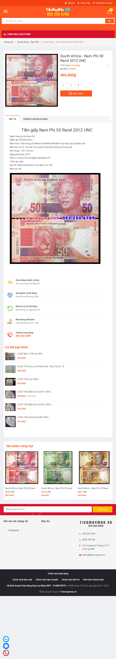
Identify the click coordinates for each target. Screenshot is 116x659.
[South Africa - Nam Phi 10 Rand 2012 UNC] (58, 467)
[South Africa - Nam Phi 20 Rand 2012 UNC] (94, 467)
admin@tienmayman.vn (93, 555)
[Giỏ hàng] (111, 11)
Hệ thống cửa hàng (104, 3)
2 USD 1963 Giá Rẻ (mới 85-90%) (32, 417)
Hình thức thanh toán (93, 579)
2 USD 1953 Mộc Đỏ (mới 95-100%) (34, 404)
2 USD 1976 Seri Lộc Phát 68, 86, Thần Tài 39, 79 (40, 366)
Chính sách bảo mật (22, 579)
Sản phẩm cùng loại (19, 446)
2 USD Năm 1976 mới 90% (29, 354)
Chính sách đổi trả (71, 579)
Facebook (13, 530)
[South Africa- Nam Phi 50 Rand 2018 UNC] (21, 467)
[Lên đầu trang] (109, 650)
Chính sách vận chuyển (47, 579)
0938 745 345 (88, 539)
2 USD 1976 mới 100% (28, 379)
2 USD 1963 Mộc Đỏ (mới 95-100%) (34, 392)
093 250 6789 (23, 335)
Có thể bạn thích (16, 347)
